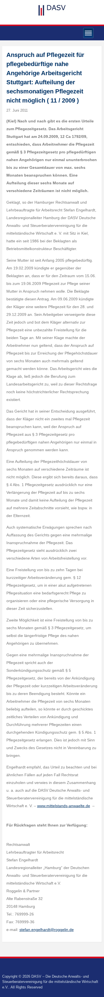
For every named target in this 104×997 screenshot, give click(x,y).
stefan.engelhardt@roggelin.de (46, 929)
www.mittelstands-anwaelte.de (63, 806)
